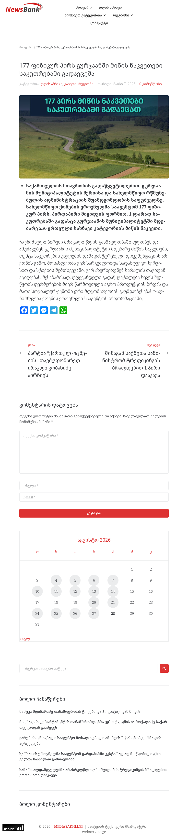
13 (94, 591)
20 (94, 602)
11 (56, 591)
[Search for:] (88, 668)
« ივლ (25, 638)
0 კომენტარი (150, 84)
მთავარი (26, 47)
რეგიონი (86, 84)
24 (37, 613)
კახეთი (70, 84)
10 (37, 591)
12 (75, 591)
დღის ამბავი (51, 84)
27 (94, 613)
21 (113, 602)
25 (56, 613)
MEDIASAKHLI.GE (68, 826)
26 (75, 613)
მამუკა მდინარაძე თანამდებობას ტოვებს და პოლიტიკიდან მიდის (79, 711)
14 (113, 591)
